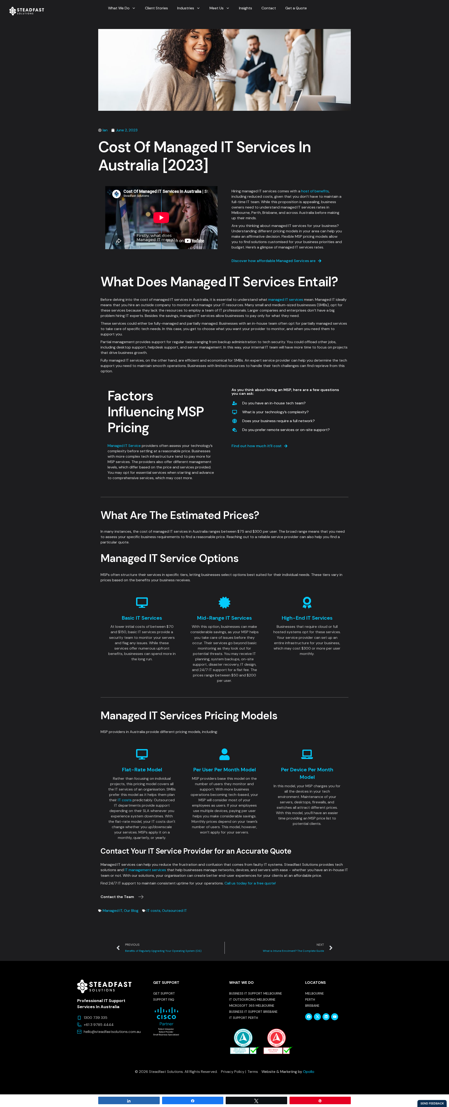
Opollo (308, 1071)
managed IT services (285, 299)
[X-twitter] (317, 1016)
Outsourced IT (174, 910)
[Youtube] (334, 1016)
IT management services (146, 869)
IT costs (125, 800)
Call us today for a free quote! (250, 883)
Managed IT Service (124, 445)
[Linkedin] (326, 1016)
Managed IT (112, 910)
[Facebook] (308, 1016)
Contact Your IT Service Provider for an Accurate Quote (196, 851)
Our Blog (131, 910)
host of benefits (315, 191)
